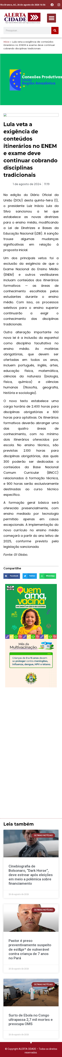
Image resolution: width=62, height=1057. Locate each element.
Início (6, 41)
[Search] (55, 30)
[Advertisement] (31, 722)
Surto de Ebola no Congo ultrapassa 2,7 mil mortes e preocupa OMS (31, 1019)
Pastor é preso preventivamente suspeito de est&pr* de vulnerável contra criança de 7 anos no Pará (30, 949)
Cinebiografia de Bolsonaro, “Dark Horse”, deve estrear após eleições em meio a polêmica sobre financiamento (31, 875)
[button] (51, 18)
